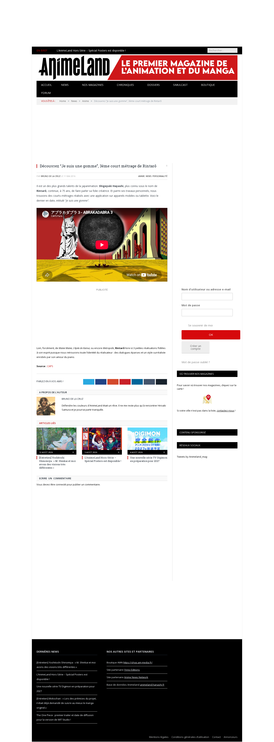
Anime (141, 176)
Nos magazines (92, 85)
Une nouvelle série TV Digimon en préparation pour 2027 (148, 459)
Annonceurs (230, 737)
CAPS (50, 366)
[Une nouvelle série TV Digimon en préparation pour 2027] (147, 441)
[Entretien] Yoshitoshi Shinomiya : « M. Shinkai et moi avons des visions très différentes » (57, 463)
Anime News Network (136, 677)
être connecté (58, 484)
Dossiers (153, 85)
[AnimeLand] (137, 67)
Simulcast (180, 85)
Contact (216, 737)
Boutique (208, 85)
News (65, 85)
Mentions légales (159, 737)
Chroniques (125, 85)
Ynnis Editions (132, 669)
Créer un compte (195, 347)
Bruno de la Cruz (50, 176)
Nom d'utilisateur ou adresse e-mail (206, 289)
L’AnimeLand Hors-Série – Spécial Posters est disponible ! (91, 50)
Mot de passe (191, 305)
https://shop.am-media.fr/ (137, 662)
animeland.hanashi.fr (152, 684)
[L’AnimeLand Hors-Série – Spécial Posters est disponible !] (102, 441)
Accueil (46, 85)
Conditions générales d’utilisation (190, 737)
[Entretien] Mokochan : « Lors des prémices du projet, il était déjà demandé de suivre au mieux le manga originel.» (66, 703)
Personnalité (159, 176)
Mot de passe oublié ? (196, 362)
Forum (46, 93)
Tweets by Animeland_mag (192, 456)
